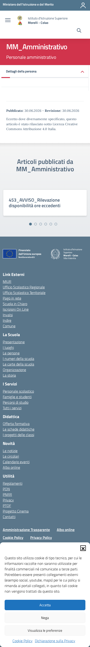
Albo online (11, 467)
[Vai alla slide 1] (30, 224)
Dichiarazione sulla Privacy (55, 641)
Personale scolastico (18, 391)
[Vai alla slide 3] (40, 224)
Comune (9, 326)
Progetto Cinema (16, 511)
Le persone (11, 353)
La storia (9, 375)
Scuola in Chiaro (15, 303)
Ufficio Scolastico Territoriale (24, 292)
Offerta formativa (16, 423)
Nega (45, 617)
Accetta (45, 605)
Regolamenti (12, 483)
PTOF (7, 505)
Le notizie (10, 450)
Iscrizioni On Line (16, 309)
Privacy (8, 500)
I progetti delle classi (18, 435)
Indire (7, 320)
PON (6, 489)
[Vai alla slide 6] (55, 224)
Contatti (9, 516)
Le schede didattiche (18, 429)
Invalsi (8, 315)
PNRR (7, 494)
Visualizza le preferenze (45, 630)
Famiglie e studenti (17, 397)
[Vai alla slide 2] (35, 224)
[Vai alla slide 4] (45, 224)
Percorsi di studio (15, 402)
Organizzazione (14, 369)
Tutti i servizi (12, 408)
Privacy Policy (41, 537)
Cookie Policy (22, 641)
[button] (83, 548)
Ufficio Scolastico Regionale (24, 287)
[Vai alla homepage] (19, 20)
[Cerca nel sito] (79, 31)
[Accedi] (83, 5)
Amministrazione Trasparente (26, 529)
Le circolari (11, 456)
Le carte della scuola (18, 364)
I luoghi (8, 347)
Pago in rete (12, 298)
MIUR (7, 281)
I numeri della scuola (18, 358)
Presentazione (14, 342)
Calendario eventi (16, 462)
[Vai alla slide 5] (50, 224)
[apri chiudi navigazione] (8, 20)
